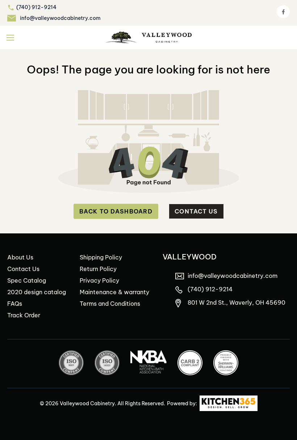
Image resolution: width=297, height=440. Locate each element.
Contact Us (196, 211)
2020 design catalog (36, 292)
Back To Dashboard (115, 211)
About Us (20, 257)
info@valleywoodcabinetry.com (60, 18)
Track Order (23, 315)
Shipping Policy (101, 257)
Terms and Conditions (110, 303)
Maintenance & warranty (114, 292)
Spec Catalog (26, 280)
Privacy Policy (99, 280)
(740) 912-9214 (36, 7)
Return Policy (98, 268)
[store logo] (148, 37)
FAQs (14, 303)
